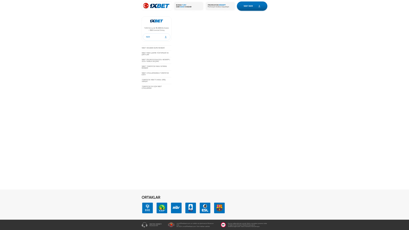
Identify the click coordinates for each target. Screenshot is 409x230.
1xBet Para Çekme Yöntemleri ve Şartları (155, 54)
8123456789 (154, 225)
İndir (148, 37)
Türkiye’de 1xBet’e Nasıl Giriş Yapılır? (154, 80)
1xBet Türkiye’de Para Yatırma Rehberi (154, 67)
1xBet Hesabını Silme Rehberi (153, 48)
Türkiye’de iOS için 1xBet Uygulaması (152, 87)
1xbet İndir (248, 6)
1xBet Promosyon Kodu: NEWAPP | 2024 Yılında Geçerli (156, 60)
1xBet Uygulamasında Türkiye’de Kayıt (155, 74)
